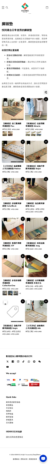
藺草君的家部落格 (13, 402)
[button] (3, 7)
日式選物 (9, 422)
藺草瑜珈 (9, 417)
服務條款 (16, 459)
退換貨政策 (33, 459)
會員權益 (9, 405)
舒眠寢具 (9, 420)
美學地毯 (9, 414)
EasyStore (36, 454)
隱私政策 (24, 459)
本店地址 (9, 408)
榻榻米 (8, 411)
